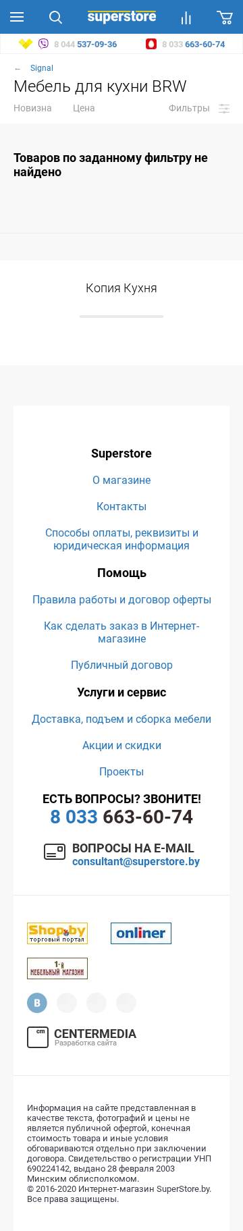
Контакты (121, 506)
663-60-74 (121, 817)
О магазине (121, 480)
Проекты (121, 771)
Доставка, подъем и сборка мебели (121, 719)
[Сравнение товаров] (186, 17)
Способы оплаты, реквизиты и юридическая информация (121, 539)
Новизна (33, 108)
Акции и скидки (121, 745)
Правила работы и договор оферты (121, 599)
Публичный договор (122, 665)
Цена (84, 108)
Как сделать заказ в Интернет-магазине (121, 632)
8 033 (192, 44)
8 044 (84, 44)
